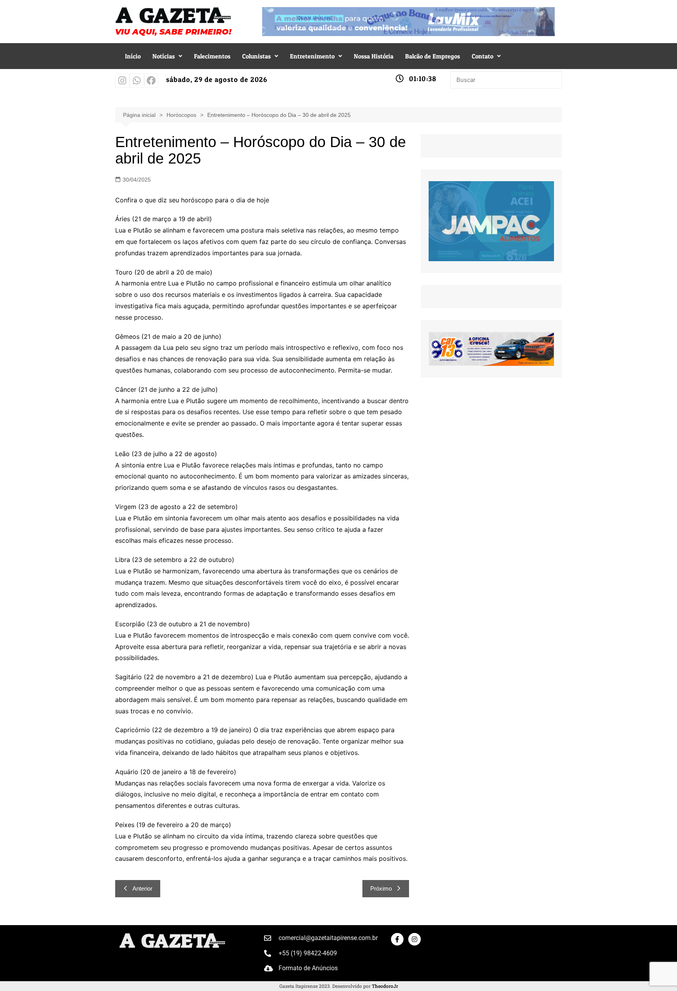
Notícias (163, 56)
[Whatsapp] (137, 80)
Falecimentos (212, 56)
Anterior (142, 888)
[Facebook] (151, 80)
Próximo (381, 888)
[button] (167, 56)
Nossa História (373, 56)
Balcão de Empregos (432, 56)
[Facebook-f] (397, 939)
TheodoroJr (385, 986)
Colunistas (256, 56)
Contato (482, 56)
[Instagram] (122, 80)
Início (133, 56)
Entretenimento (312, 56)
